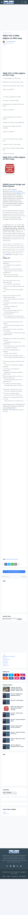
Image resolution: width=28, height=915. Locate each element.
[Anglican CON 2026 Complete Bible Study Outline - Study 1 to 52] (6, 689)
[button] (2, 2)
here (6, 207)
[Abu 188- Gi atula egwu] (6, 702)
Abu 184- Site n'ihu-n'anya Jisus (18, 739)
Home (4, 32)
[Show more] (19, 564)
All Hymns (9, 32)
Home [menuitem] (4, 654)
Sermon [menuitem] (5, 658)
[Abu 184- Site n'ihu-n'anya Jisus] (6, 740)
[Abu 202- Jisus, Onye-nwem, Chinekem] (6, 727)
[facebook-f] (5, 675)
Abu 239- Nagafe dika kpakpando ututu (16, 694)
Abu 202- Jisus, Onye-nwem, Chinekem (17, 726)
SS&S (7, 254)
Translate (14, 794)
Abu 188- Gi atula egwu (17, 700)
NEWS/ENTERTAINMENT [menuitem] (9, 656)
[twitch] (22, 678)
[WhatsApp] (12, 564)
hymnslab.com (14, 191)
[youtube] (17, 675)
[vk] (11, 678)
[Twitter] (9, 564)
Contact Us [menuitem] (6, 665)
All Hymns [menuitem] (5, 661)
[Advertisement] (14, 17)
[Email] (15, 564)
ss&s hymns (15, 559)
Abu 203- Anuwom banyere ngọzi (18, 720)
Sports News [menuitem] (6, 659)
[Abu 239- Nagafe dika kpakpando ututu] (6, 695)
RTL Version (22, 876)
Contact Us (6, 813)
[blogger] (5, 678)
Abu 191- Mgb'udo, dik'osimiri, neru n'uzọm (17, 745)
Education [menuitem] (5, 662)
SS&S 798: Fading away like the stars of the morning (17, 708)
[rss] (21, 866)
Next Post (23, 576)
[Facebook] (5, 564)
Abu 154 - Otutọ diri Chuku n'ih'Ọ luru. (18, 733)
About (8, 876)
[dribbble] (17, 678)
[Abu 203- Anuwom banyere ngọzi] (6, 721)
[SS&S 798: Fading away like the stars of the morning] (6, 708)
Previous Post (5, 576)
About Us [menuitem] (5, 664)
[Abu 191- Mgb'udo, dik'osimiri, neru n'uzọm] (6, 746)
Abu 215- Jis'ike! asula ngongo (17, 713)
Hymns (19, 193)
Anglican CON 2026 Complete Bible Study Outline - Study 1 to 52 (17, 689)
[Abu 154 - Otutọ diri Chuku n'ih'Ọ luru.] (6, 734)
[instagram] (22, 675)
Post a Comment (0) (14, 571)
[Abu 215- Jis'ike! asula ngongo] (6, 714)
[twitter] (11, 675)
